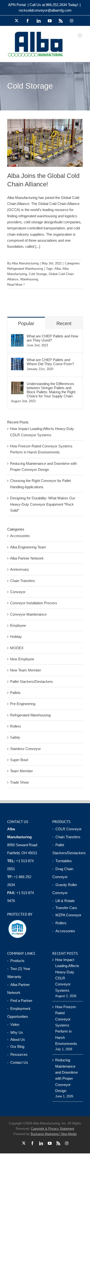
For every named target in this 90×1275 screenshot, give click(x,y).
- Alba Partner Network (18, 989)
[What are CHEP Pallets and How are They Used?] (17, 337)
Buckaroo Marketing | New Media (54, 1134)
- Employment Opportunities (18, 1012)
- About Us (16, 1039)
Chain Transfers (22, 581)
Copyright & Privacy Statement (52, 1128)
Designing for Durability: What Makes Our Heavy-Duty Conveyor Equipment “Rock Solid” (42, 504)
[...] (37, 246)
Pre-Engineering (22, 704)
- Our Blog (15, 1046)
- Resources (17, 1054)
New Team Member (25, 670)
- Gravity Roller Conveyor (64, 889)
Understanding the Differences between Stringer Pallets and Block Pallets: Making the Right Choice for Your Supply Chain (51, 390)
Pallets (15, 693)
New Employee (22, 659)
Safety (15, 737)
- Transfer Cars (64, 908)
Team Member (21, 771)
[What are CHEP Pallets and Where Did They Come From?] (17, 361)
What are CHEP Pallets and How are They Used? (52, 338)
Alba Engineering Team (28, 547)
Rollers (15, 726)
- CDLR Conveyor (67, 829)
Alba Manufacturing (25, 263)
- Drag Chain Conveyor (62, 873)
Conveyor (17, 592)
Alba (57, 268)
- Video (13, 1024)
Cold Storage (38, 274)
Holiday (16, 636)
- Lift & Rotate (63, 901)
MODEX (17, 648)
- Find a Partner (19, 1000)
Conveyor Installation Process (33, 603)
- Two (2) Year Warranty (18, 973)
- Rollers (59, 923)
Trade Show (19, 782)
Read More (14, 284)
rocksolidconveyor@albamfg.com (45, 10)
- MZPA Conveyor (66, 915)
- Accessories (63, 931)
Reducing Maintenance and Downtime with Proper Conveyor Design (66, 1075)
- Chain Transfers (66, 837)
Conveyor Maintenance (28, 614)
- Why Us (15, 1032)
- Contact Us (17, 1062)
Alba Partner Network (27, 558)
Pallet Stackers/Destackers (31, 681)
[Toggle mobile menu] (80, 35)
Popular (26, 323)
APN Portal (17, 5)
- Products (15, 961)
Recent (64, 323)
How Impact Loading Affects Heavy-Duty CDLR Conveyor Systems (67, 975)
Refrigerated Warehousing (25, 268)
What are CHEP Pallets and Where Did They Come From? (50, 362)
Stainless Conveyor (25, 749)
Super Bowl (19, 760)
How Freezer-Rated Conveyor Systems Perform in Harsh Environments (66, 1025)
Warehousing (29, 279)
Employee (18, 625)
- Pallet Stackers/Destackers (67, 849)
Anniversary (19, 569)
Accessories (20, 536)
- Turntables (62, 861)
